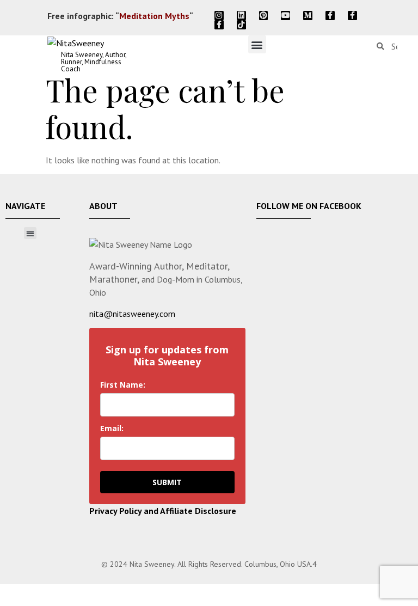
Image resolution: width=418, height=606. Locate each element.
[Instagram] (219, 15)
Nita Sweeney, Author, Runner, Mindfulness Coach (93, 62)
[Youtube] (285, 15)
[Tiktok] (241, 24)
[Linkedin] (241, 15)
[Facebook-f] (330, 15)
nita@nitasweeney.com (132, 313)
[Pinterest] (263, 15)
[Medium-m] (307, 15)
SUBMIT (167, 482)
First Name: (122, 384)
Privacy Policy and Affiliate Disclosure (162, 510)
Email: (112, 428)
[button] (257, 44)
